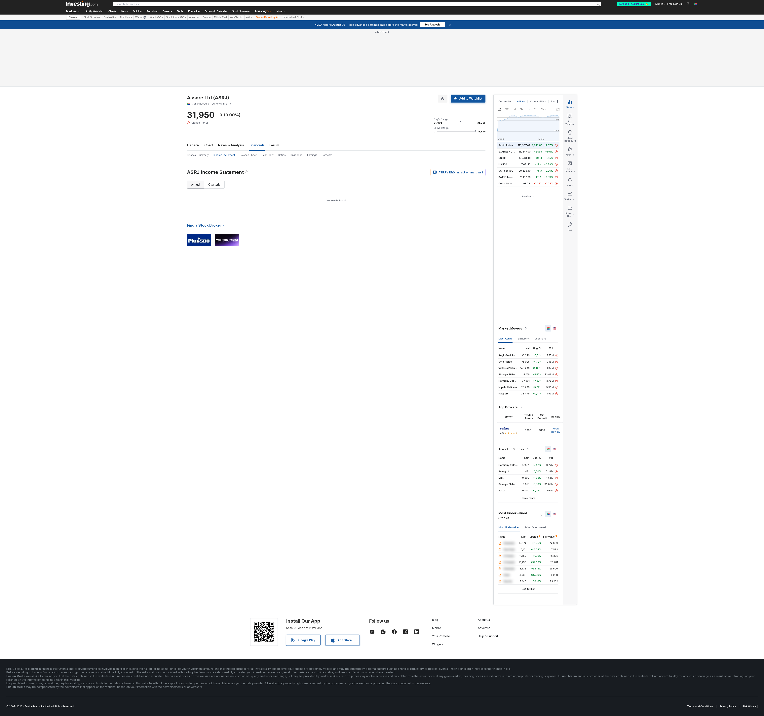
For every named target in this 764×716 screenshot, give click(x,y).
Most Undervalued (509, 527)
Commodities (538, 101)
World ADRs (156, 17)
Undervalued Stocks (293, 17)
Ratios (282, 155)
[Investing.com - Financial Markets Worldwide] (81, 4)
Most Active (505, 338)
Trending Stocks (511, 449)
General (193, 145)
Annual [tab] (195, 184)
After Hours (126, 17)
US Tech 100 (505, 170)
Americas (194, 17)
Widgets (437, 644)
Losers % (540, 338)
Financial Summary (198, 155)
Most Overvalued (535, 527)
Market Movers (510, 328)
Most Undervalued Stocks (512, 515)
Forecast (327, 155)
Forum (274, 145)
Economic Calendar (216, 11)
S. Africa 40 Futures (510, 151)
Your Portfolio (441, 636)
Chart (208, 145)
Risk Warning (750, 706)
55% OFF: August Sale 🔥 (633, 4)
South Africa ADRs (176, 17)
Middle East (220, 17)
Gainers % (523, 338)
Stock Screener (241, 11)
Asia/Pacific (236, 17)
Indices (520, 101)
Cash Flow (267, 155)
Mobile (436, 628)
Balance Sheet (248, 155)
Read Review (555, 430)
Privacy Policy (728, 706)
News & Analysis (231, 145)
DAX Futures (505, 177)
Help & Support (488, 636)
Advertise (484, 628)
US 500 (502, 164)
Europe (207, 17)
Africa (249, 17)
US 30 (502, 158)
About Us (484, 619)
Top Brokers (508, 407)
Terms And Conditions (700, 706)
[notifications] (688, 4)
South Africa (109, 17)
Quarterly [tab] (214, 184)
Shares (73, 17)
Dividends (296, 155)
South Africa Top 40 (510, 145)
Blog (435, 619)
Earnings (312, 155)
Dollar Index (505, 183)
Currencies (505, 101)
